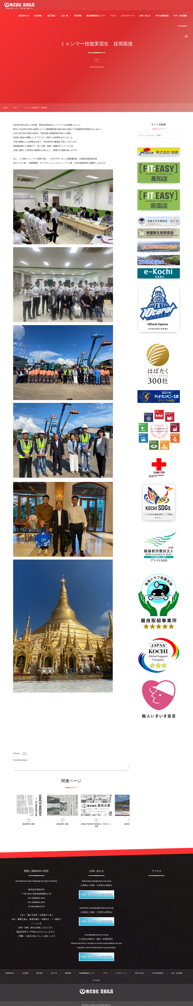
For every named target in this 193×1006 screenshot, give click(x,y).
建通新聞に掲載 (29, 824)
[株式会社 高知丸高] (19, 4)
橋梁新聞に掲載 (63, 824)
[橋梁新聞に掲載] (62, 805)
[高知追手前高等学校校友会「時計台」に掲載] (96, 805)
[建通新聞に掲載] (28, 805)
